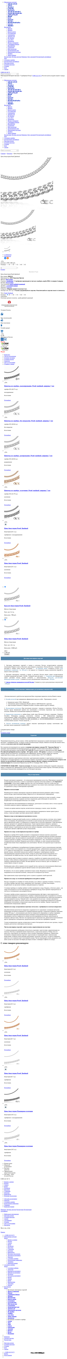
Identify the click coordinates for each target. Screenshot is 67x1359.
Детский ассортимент (14, 11)
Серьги (10, 5)
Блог (5, 68)
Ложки (10, 1279)
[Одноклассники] (8, 258)
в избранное (7, 254)
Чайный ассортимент (14, 1272)
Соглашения (8, 1220)
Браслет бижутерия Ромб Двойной (17, 606)
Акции (6, 69)
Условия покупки (9, 64)
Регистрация (8, 1355)
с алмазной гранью (12, 286)
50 (13, 264)
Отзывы (6, 66)
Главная (3, 153)
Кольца (10, 16)
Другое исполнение (10, 356)
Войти (6, 1353)
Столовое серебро (9, 60)
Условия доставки (9, 358)
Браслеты (10, 19)
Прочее (10, 1285)
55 (17, 264)
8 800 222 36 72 (5, 72)
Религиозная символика (15, 13)
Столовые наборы (13, 1268)
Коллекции (7, 27)
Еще (5, 58)
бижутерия (9, 279)
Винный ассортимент (14, 1271)
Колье (9, 17)
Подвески (11, 7)
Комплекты (11, 10)
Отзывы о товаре (9, 364)
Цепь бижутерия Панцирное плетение (18, 1111)
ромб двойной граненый (17, 284)
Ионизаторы (11, 1282)
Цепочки (10, 21)
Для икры (10, 1283)
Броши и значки (12, 3)
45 (9, 264)
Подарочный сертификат (43, 57)
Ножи (9, 1280)
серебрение (9, 281)
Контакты (7, 1225)
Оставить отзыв (5, 732)
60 (21, 264)
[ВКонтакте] (5, 258)
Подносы (10, 1274)
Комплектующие (13, 14)
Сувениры (11, 8)
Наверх (3, 1232)
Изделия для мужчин (14, 22)
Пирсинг (10, 24)
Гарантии (7, 361)
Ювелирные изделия (10, 2)
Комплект (7, 354)
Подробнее (7, 400)
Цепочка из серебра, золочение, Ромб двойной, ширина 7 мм (27, 490)
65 (25, 264)
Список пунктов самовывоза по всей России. (20, 682)
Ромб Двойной (8, 293)
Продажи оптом (9, 63)
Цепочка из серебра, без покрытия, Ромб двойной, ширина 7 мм (28, 421)
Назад (6, 1238)
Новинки (24, 57)
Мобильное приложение (11, 1214)
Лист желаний (31, 57)
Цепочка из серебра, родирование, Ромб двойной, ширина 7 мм (28, 456)
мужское (9, 287)
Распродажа (7, 57)
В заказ (3, 269)
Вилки (10, 1277)
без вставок (9, 282)
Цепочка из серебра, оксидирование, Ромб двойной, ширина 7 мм (29, 386)
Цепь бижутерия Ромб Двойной (16, 528)
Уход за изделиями (9, 362)
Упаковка (10, 25)
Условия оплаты (9, 359)
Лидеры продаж (16, 57)
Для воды (10, 1269)
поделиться (7, 256)
